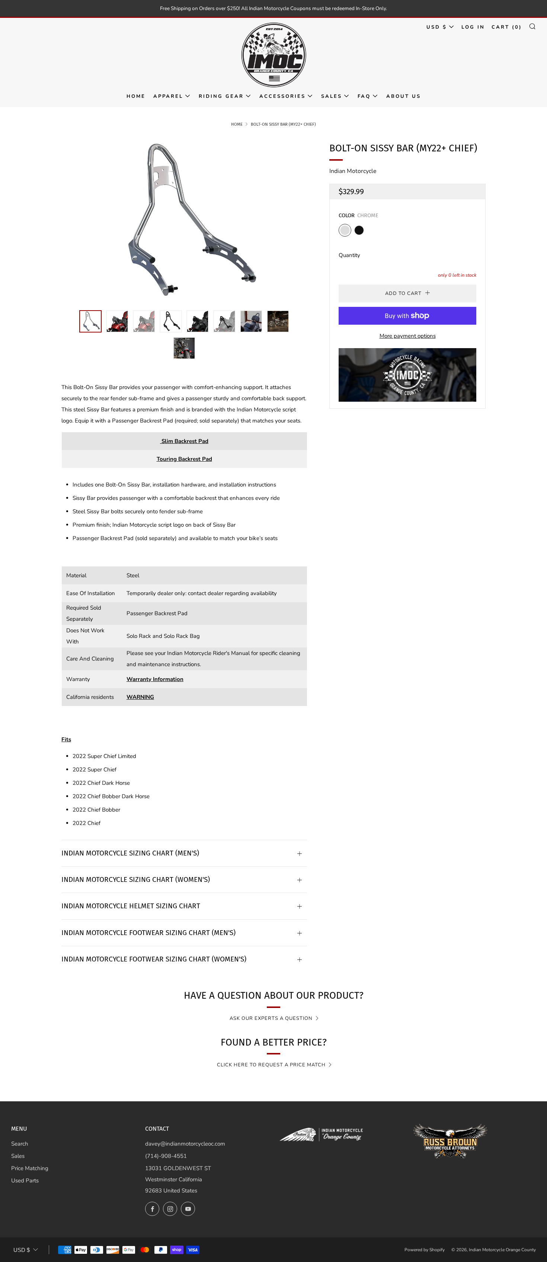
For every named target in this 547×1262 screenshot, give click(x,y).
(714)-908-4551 (166, 1156)
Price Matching (29, 1168)
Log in (473, 27)
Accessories (282, 96)
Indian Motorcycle (353, 171)
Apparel (168, 96)
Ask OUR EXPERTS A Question (271, 1018)
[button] (90, 321)
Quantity (349, 255)
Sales (331, 96)
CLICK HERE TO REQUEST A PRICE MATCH (271, 1065)
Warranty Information (155, 679)
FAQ (364, 96)
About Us (403, 96)
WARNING (140, 697)
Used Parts (25, 1180)
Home (136, 96)
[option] (184, 221)
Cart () (507, 27)
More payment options (408, 336)
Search (19, 1143)
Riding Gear (221, 96)
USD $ (436, 27)
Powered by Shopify (424, 1250)
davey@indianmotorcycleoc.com (185, 1143)
